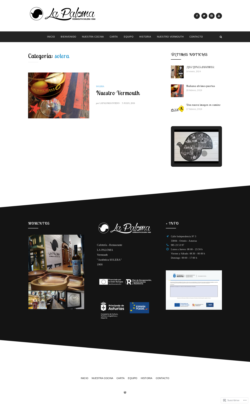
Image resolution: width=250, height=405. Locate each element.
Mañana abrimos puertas (200, 86)
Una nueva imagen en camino (203, 104)
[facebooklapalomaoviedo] (197, 16)
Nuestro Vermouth (170, 36)
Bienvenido (68, 36)
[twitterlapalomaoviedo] (204, 16)
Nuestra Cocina (93, 36)
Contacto (196, 36)
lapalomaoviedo (110, 103)
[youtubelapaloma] (219, 16)
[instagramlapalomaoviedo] (212, 16)
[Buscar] (220, 36)
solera (100, 86)
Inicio (51, 36)
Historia (145, 36)
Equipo (129, 36)
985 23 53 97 (177, 245)
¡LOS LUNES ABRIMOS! (200, 67)
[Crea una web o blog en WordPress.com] (125, 393)
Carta (114, 36)
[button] (189, 153)
